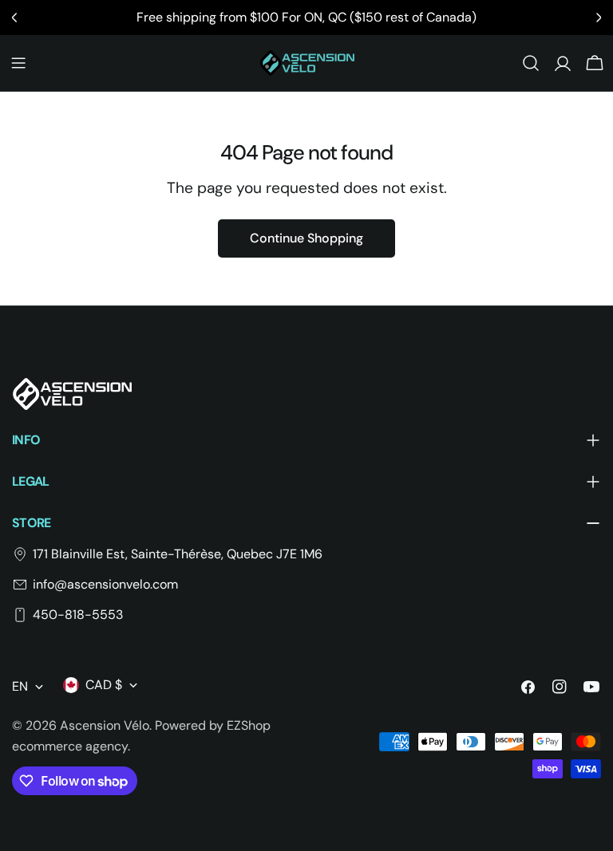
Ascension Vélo (104, 725)
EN (20, 686)
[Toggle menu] (18, 63)
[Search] (531, 63)
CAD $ (103, 684)
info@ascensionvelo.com (105, 584)
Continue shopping (306, 238)
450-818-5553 (78, 614)
